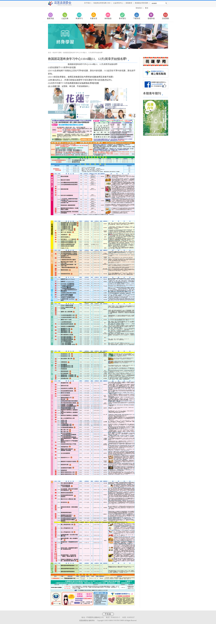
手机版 (108, 614)
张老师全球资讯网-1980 (101, 3)
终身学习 (79, 18)
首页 (49, 52)
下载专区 (136, 18)
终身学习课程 (57, 52)
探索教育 (129, 3)
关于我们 (87, 3)
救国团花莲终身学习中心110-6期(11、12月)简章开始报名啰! (83, 52)
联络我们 (139, 8)
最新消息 (50, 18)
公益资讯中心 (118, 3)
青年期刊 (122, 18)
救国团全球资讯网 (141, 3)
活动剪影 (165, 18)
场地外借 (151, 18)
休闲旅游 (108, 18)
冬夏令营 (93, 18)
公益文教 (64, 18)
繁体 (146, 8)
